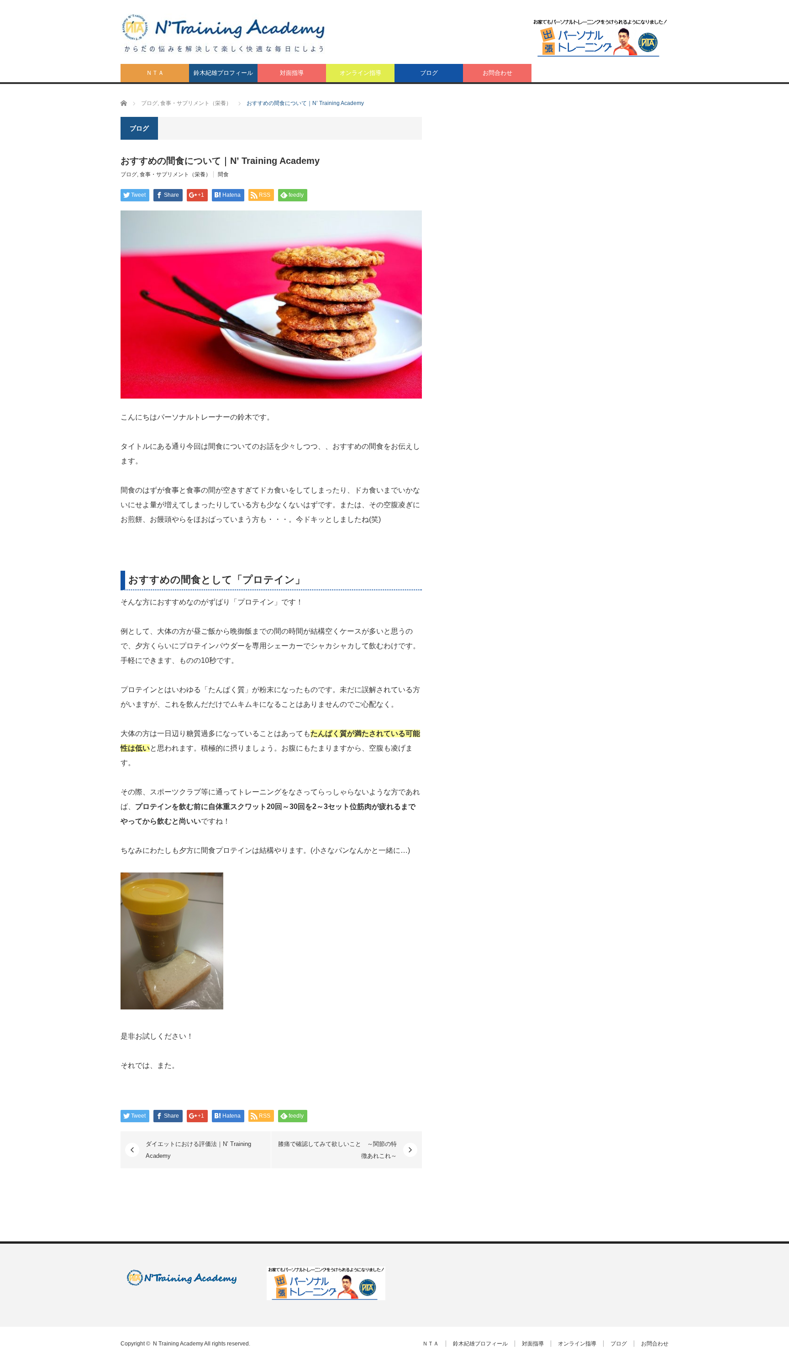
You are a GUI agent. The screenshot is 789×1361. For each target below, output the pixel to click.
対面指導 (292, 72)
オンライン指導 (360, 72)
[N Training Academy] (223, 34)
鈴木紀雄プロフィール (223, 72)
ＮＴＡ (155, 72)
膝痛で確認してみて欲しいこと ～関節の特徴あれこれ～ (337, 1149)
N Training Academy (178, 1343)
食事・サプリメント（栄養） (175, 174)
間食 (223, 174)
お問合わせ (497, 72)
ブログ (429, 72)
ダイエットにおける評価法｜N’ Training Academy (198, 1149)
